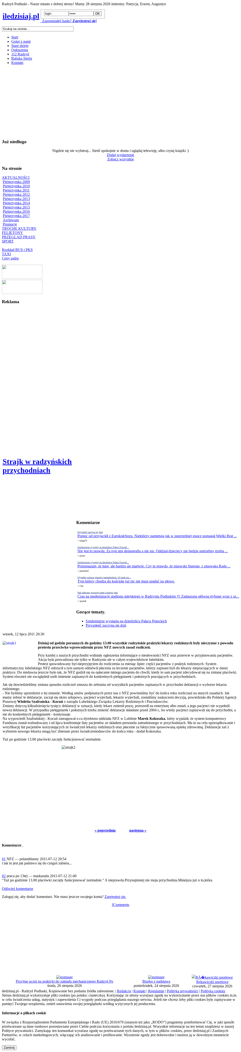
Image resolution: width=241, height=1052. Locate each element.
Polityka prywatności (182, 991)
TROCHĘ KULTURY (19, 228)
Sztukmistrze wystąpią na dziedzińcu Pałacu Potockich (126, 621)
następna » (137, 830)
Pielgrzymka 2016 (16, 212)
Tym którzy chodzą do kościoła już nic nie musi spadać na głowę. (126, 581)
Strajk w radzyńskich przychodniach (37, 465)
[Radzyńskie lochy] (22, 293)
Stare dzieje (19, 46)
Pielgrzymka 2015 (16, 207)
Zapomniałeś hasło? (56, 21)
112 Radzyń (20, 54)
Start (14, 37)
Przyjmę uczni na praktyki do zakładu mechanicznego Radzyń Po (64, 981)
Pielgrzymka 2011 (16, 190)
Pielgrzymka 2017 (16, 216)
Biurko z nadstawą (156, 981)
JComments (120, 905)
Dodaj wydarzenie (120, 155)
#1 (4, 859)
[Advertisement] (120, 102)
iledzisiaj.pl (21, 16)
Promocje (10, 224)
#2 (4, 876)
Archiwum (11, 220)
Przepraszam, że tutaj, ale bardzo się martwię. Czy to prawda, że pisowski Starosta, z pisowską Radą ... (153, 566)
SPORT (8, 241)
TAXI (6, 254)
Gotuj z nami (21, 41)
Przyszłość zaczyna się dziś (106, 625)
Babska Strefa (21, 58)
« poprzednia (105, 830)
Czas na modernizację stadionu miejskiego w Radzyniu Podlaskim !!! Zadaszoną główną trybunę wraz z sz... (158, 596)
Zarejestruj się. (115, 897)
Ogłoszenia (19, 50)
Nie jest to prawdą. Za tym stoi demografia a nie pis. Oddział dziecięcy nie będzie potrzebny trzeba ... (152, 551)
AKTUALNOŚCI (15, 178)
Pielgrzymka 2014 (16, 203)
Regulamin (156, 991)
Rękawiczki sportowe (212, 982)
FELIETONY (12, 233)
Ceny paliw (10, 258)
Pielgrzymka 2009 (16, 182)
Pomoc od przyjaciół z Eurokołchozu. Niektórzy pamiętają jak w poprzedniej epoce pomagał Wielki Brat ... (157, 536)
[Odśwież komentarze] (22, 845)
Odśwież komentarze (17, 889)
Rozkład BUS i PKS (17, 250)
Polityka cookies (213, 991)
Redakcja (124, 991)
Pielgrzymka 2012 (16, 195)
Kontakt (17, 63)
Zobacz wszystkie (120, 159)
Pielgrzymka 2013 (16, 199)
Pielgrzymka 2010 (16, 186)
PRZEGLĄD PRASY (19, 237)
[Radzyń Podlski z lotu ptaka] (22, 278)
